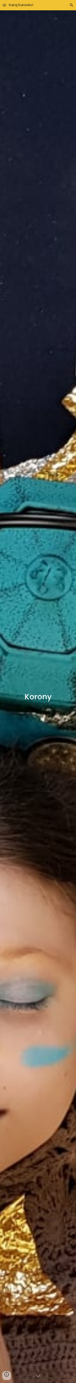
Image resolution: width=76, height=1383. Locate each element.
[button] (4, 5)
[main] (38, 696)
